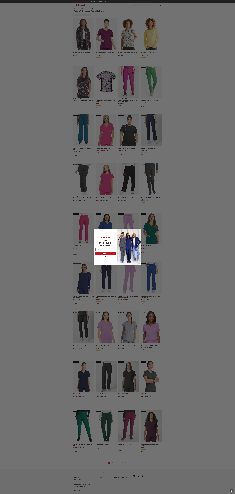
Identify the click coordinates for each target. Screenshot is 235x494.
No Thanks (105, 256)
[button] (231, 490)
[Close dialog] (140, 231)
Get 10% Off (105, 253)
